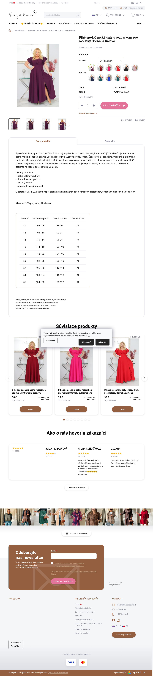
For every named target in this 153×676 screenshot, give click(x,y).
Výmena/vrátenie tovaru (84, 619)
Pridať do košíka (111, 105)
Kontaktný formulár (123, 635)
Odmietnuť (86, 342)
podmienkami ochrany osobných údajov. (69, 566)
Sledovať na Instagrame (78, 533)
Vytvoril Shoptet (120, 673)
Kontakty (65, 3)
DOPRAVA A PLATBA (82, 629)
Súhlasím (102, 342)
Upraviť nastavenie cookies (58, 673)
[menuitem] (13, 23)
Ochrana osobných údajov (48, 3)
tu (89, 336)
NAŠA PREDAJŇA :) (82, 633)
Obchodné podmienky (27, 3)
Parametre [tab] (109, 141)
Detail (30, 409)
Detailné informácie (87, 113)
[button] (64, 419)
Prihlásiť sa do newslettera (63, 581)
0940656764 (121, 610)
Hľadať (77, 15)
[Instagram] (118, 620)
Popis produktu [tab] (43, 141)
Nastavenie (50, 340)
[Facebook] (113, 620)
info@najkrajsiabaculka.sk (126, 605)
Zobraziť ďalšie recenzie (76, 487)
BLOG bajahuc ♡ (84, 654)
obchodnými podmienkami (72, 563)
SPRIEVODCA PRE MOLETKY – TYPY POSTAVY (88, 624)
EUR (137, 3)
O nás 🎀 (11, 3)
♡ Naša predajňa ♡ (69, 654)
